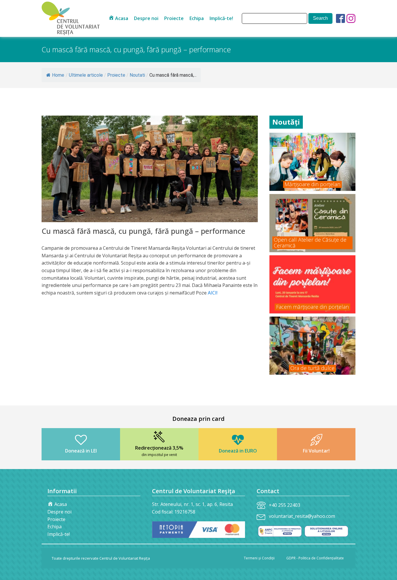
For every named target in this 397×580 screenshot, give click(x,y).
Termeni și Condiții (259, 558)
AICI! (212, 293)
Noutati (137, 75)
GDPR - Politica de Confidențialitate (315, 558)
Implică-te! (221, 18)
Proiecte (174, 18)
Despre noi (146, 18)
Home (58, 75)
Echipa (196, 18)
